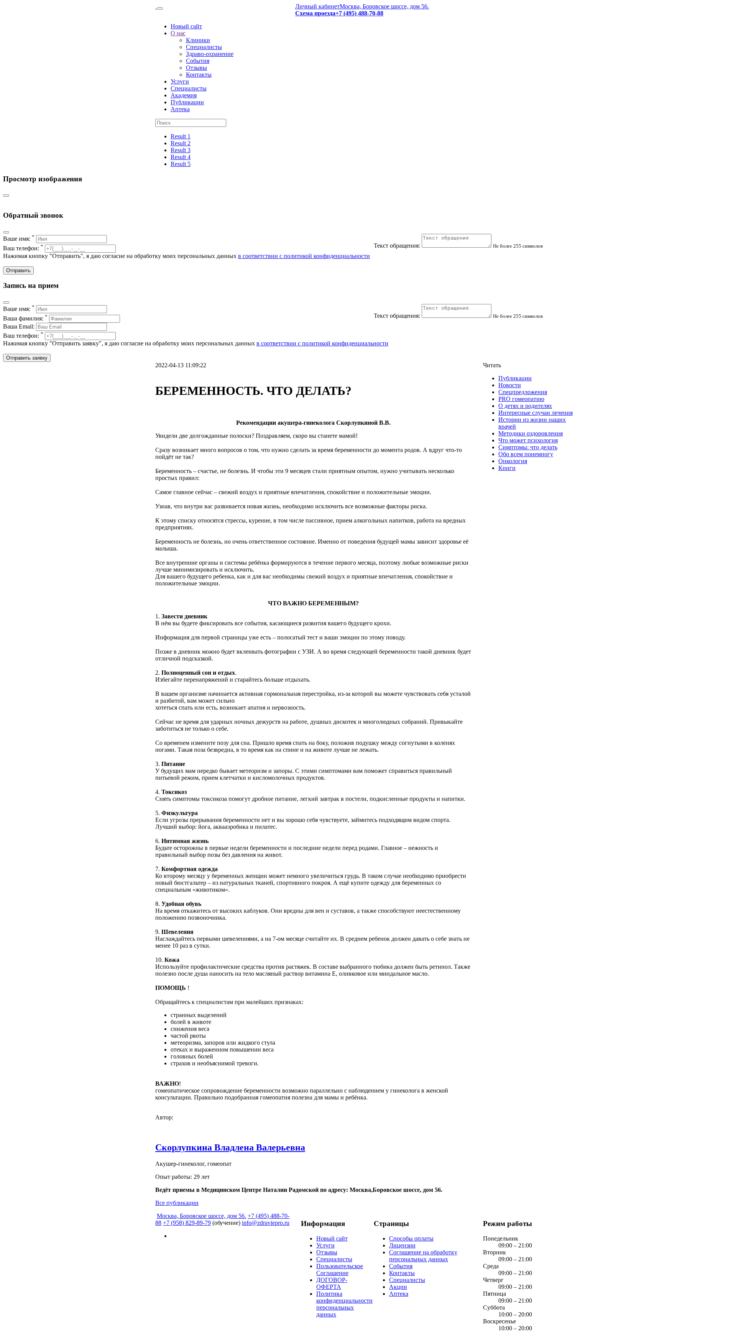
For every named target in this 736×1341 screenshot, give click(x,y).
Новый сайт (186, 26)
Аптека (180, 109)
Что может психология (528, 440)
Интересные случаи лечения (535, 412)
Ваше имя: (18, 238)
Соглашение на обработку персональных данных (423, 1255)
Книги (507, 468)
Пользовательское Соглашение (339, 1269)
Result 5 (181, 164)
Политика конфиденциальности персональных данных (344, 1304)
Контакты (199, 74)
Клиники (198, 40)
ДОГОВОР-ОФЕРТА (331, 1283)
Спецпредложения (522, 392)
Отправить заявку (27, 358)
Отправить (18, 270)
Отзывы (196, 67)
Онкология (512, 461)
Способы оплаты (411, 1238)
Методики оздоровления (530, 433)
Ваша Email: (19, 326)
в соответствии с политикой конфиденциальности (304, 256)
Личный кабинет (317, 6)
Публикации (187, 102)
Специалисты (204, 47)
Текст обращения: (398, 245)
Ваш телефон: (23, 248)
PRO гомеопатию (521, 399)
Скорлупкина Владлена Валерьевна (230, 1147)
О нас (178, 33)
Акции (398, 1286)
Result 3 (181, 150)
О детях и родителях (525, 406)
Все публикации (177, 1203)
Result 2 (181, 143)
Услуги (180, 81)
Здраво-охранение (209, 54)
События (197, 61)
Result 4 (181, 157)
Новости (509, 385)
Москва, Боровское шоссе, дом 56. (384, 6)
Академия (184, 95)
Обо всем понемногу (525, 454)
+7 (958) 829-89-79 (187, 1222)
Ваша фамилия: (25, 318)
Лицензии (402, 1245)
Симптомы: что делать (527, 447)
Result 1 (181, 136)
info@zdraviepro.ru (265, 1222)
